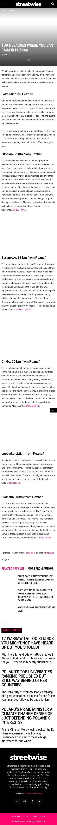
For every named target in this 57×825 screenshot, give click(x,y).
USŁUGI (26, 816)
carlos (6, 54)
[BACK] (53, 410)
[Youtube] (40, 801)
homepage (49, 553)
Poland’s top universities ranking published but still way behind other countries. (26, 678)
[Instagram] (24, 801)
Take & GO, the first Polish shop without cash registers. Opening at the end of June (36, 579)
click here (30, 553)
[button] (53, 4)
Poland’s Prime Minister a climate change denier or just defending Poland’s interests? (26, 716)
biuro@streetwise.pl (34, 793)
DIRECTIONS (19, 210)
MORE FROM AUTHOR (40, 568)
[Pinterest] (32, 801)
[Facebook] (17, 801)
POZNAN (13, 10)
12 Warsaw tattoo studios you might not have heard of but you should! (27, 643)
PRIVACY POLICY (38, 816)
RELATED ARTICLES (12, 568)
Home (4, 10)
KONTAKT (16, 816)
